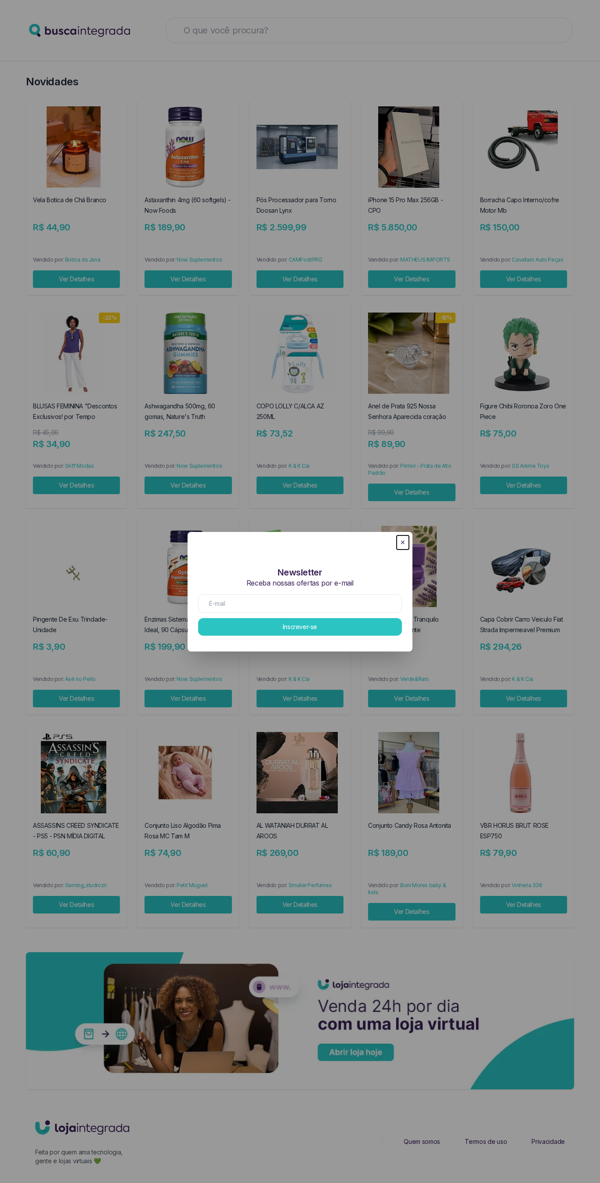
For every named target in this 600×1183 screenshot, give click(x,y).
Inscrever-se (300, 626)
